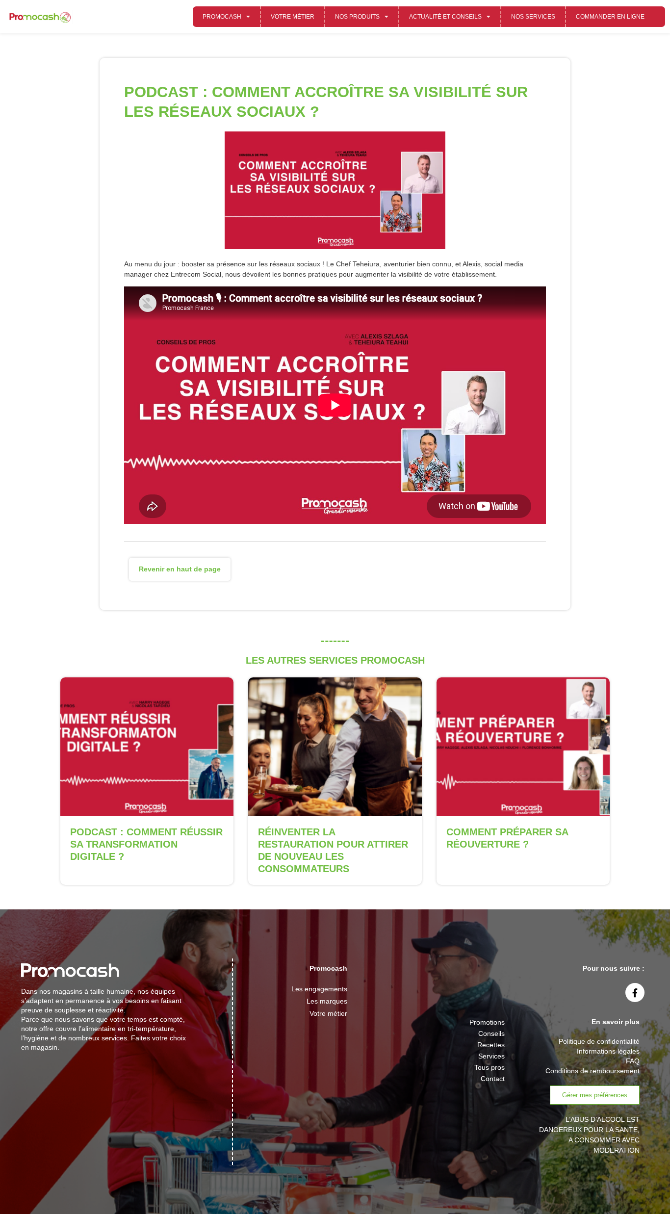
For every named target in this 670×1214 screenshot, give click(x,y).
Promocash (222, 16)
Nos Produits (357, 16)
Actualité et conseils (445, 16)
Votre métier (292, 16)
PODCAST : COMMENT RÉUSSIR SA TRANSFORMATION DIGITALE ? (146, 844)
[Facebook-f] (635, 993)
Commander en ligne (610, 16)
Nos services (533, 16)
